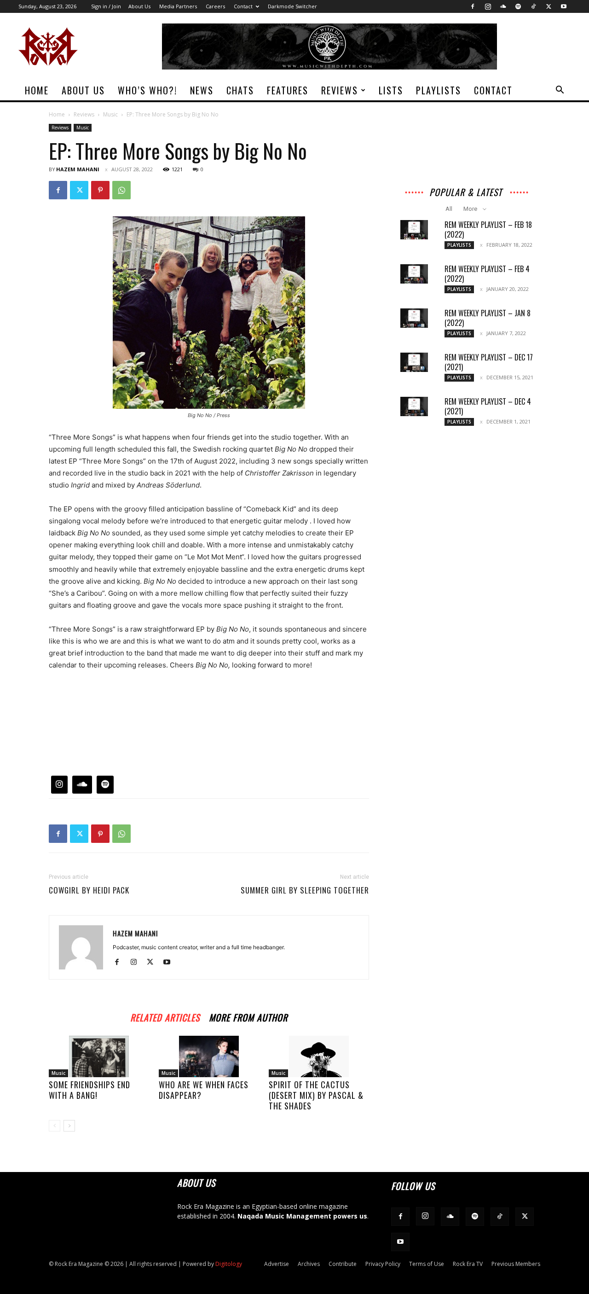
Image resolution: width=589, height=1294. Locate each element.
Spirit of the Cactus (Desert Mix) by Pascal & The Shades (316, 1095)
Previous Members (515, 1264)
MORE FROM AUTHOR (248, 1016)
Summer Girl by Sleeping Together (305, 890)
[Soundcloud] (503, 6)
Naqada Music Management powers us (302, 1216)
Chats (240, 90)
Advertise (276, 1264)
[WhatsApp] (121, 190)
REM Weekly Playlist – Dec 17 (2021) (489, 362)
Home (37, 90)
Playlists (438, 90)
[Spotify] (518, 6)
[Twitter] (548, 6)
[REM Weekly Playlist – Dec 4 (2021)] (414, 406)
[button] (560, 91)
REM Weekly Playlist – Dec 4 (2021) (488, 406)
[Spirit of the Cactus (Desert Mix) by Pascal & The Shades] (319, 1056)
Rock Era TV (468, 1264)
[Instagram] (488, 6)
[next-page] (69, 1126)
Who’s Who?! (147, 90)
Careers (215, 6)
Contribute (343, 1264)
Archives (309, 1264)
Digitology (228, 1264)
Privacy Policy (382, 1264)
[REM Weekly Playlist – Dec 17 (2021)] (414, 362)
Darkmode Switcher (292, 6)
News (202, 90)
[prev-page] (54, 1126)
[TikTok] (533, 6)
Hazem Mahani (77, 169)
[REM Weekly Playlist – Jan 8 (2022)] (414, 318)
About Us (139, 6)
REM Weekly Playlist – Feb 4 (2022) (487, 273)
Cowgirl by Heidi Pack (89, 890)
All (448, 208)
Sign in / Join (106, 6)
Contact (243, 6)
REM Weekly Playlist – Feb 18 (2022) (488, 229)
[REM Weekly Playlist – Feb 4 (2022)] (414, 274)
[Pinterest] (100, 190)
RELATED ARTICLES (165, 1016)
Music (110, 114)
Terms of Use (426, 1264)
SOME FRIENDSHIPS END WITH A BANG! (89, 1090)
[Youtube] (564, 6)
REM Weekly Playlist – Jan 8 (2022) (488, 318)
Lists (391, 90)
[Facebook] (472, 6)
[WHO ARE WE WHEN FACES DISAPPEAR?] (209, 1056)
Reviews (339, 90)
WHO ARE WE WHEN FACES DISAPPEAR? (203, 1090)
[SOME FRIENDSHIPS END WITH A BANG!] (99, 1056)
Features (287, 90)
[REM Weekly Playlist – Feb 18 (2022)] (414, 229)
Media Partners (178, 6)
